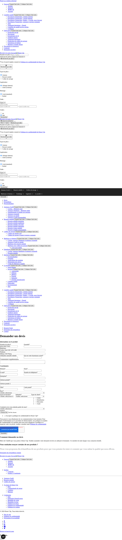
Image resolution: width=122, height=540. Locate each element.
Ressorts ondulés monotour (16, 221)
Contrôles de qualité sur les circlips (18, 27)
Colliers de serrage (31, 190)
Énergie (13, 276)
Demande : (4, 197)
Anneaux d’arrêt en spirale (16, 242)
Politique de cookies (14, 507)
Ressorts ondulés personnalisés (17, 230)
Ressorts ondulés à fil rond (16, 224)
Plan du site (7, 514)
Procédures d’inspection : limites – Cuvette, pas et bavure (25, 20)
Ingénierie (28, 194)
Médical (13, 274)
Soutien (6, 470)
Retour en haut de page (7, 531)
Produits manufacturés (18, 279)
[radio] (40, 398)
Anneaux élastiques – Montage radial (19, 210)
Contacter (7, 48)
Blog (9, 487)
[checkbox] (38, 401)
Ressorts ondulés (18, 190)
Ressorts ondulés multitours (16, 223)
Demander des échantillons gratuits (10, 453)
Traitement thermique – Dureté (17, 25)
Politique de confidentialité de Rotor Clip (32, 62)
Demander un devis (10, 49)
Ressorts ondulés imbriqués (16, 226)
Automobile (15, 271)
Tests (9, 23)
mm (3, 115)
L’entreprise (7, 495)
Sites (9, 286)
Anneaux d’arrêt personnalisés (17, 217)
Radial (4, 96)
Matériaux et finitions (7, 194)
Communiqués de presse (15, 488)
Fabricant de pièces (6, 56)
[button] (6, 66)
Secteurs (10, 269)
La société (38, 194)
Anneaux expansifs (13, 214)
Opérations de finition (14, 43)
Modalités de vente (13, 500)
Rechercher (4, 117)
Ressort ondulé (6, 77)
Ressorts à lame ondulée (15, 228)
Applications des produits (15, 260)
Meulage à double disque (15, 44)
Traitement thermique (14, 39)
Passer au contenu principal (8, 1)
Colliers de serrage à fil (14, 233)
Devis (5, 200)
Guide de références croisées (16, 263)
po (3, 113)
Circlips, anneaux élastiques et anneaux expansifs (22, 240)
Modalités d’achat (13, 502)
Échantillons (7, 202)
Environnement (12, 285)
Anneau (4, 75)
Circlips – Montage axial (15, 209)
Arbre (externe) (7, 87)
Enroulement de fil (13, 36)
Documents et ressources (11, 46)
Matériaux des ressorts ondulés (17, 244)
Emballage (19, 194)
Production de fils (13, 32)
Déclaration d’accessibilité (12, 518)
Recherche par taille (16, 123)
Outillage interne (13, 37)
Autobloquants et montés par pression (19, 212)
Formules (10, 258)
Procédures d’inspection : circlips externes (20, 17)
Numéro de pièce (5, 55)
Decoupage (11, 34)
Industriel (14, 278)
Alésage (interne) (7, 85)
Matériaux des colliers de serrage (17, 246)
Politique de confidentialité (38, 424)
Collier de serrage (7, 79)
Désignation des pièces (14, 262)
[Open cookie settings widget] (3, 536)
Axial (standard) (7, 94)
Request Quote (8, 328)
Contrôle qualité (8, 15)
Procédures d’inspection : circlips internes (20, 18)
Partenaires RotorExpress (15, 498)
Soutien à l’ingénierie (14, 473)
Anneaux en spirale (13, 216)
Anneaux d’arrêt (5, 190)
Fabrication (7, 30)
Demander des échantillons (12, 330)
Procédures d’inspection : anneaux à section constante (24, 22)
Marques (10, 492)
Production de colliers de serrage (17, 41)
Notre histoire (12, 267)
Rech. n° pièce (5, 123)
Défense (13, 273)
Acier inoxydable (16, 247)
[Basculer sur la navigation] (15, 121)
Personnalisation (9, 203)
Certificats (11, 29)
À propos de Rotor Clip (11, 485)
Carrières (10, 490)
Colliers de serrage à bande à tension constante (22, 235)
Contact (6, 331)
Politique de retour (13, 503)
